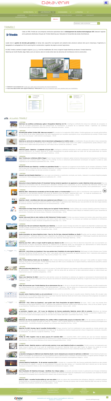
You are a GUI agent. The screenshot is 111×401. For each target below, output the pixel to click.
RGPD (69, 391)
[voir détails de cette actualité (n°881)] (10, 149)
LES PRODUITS (46, 12)
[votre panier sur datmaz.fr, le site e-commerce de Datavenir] (106, 2)
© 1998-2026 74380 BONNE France (29, 390)
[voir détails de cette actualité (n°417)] (10, 243)
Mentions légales (70, 388)
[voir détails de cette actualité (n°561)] (10, 209)
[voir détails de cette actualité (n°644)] (10, 192)
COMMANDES (62, 12)
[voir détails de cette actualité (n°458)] (10, 226)
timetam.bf (59, 399)
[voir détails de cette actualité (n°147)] (10, 354)
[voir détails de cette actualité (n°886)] (10, 133)
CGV (70, 392)
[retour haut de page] (107, 397)
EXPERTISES (79, 15)
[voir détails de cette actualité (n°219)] (10, 251)
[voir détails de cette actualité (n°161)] (10, 346)
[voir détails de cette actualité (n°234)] (10, 329)
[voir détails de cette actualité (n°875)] (10, 159)
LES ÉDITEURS (21, 15)
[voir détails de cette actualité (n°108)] (10, 372)
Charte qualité (70, 389)
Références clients (84, 391)
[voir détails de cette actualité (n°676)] (10, 184)
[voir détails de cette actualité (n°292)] (10, 312)
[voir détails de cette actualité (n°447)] (10, 235)
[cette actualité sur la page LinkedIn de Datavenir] (105, 191)
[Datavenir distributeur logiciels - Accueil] (55, 3)
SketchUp (35, 49)
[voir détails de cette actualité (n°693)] (10, 176)
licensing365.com (62, 398)
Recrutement (84, 392)
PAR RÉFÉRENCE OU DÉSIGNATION (38, 15)
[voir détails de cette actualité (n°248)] (10, 319)
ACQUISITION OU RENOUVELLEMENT (62, 15)
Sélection (55, 19)
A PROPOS (79, 12)
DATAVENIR (27, 389)
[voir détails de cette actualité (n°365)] (10, 268)
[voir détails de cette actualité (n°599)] (10, 201)
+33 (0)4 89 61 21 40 (54, 389)
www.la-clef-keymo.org (92, 399)
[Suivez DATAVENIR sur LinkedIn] (93, 391)
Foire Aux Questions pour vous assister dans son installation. (60, 88)
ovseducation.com (41, 398)
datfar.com (70, 398)
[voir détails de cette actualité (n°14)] (10, 261)
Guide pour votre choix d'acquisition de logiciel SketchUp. (40, 86)
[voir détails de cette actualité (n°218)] (10, 337)
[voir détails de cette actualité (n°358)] (10, 278)
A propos (84, 388)
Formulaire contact (53, 390)
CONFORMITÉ (90, 15)
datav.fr (56, 398)
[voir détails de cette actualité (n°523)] (10, 218)
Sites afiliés (84, 389)
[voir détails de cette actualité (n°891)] (10, 125)
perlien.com (50, 398)
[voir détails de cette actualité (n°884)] (10, 142)
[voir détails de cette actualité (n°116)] (10, 363)
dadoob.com (52, 399)
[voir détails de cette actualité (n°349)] (10, 286)
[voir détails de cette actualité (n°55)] (10, 302)
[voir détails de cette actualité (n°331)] (10, 295)
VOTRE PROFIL (28, 12)
